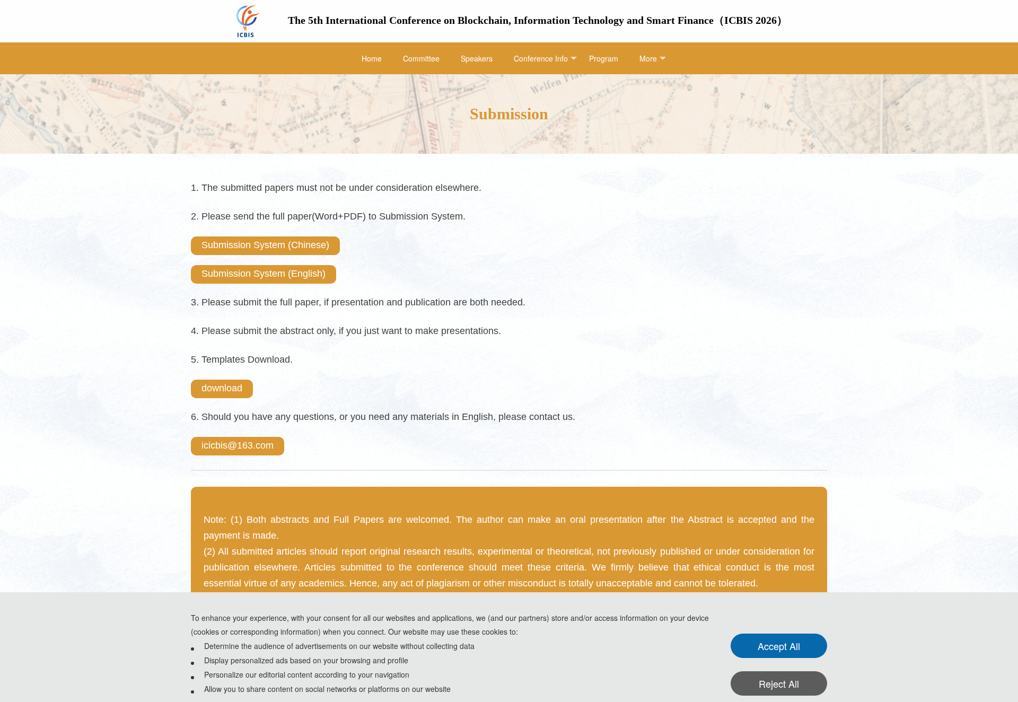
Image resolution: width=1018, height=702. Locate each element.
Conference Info (541, 58)
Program (603, 58)
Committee (421, 58)
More (648, 58)
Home (372, 58)
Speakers (477, 58)
